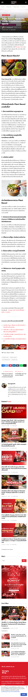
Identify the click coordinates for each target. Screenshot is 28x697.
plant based (13, 357)
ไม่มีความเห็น (5, 29)
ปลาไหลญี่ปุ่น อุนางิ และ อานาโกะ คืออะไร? (20, 374)
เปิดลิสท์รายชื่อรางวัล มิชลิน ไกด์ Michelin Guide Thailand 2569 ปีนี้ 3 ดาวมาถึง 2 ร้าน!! (13, 492)
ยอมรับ (23, 694)
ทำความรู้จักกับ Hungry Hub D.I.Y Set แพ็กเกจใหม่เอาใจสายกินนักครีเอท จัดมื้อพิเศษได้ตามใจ (13, 516)
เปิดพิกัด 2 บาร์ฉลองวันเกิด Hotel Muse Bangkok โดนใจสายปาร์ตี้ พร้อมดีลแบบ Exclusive (13, 624)
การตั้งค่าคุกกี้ (4, 691)
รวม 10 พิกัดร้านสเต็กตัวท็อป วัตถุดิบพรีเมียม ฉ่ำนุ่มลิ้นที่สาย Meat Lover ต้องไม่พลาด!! (18, 653)
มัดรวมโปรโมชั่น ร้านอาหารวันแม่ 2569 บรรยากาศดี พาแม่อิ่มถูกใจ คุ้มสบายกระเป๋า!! (18, 644)
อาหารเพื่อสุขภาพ (6, 359)
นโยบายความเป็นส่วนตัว (14, 691)
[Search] (26, 2)
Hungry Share (6, 15)
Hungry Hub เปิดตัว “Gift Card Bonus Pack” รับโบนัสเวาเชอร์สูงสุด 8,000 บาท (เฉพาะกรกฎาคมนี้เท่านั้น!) (12, 421)
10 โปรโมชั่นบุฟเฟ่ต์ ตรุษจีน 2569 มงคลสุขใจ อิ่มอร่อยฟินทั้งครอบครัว (13, 445)
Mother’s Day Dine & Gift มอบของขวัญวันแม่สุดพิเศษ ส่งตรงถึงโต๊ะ (18, 636)
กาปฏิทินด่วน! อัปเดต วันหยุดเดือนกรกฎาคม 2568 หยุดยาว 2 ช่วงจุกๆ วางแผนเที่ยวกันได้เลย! (13, 540)
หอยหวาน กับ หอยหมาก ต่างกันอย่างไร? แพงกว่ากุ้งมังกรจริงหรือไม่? (7, 375)
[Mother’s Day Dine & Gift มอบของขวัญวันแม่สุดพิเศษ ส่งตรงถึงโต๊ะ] (5, 636)
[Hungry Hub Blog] (14, 2)
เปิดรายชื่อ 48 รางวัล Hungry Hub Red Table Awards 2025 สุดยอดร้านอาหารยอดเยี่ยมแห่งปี (14, 468)
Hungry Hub (19, 47)
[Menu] (2, 2)
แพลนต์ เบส (14, 359)
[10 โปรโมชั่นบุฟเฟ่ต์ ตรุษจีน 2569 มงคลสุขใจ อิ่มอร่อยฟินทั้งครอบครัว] (14, 435)
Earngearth (10, 27)
